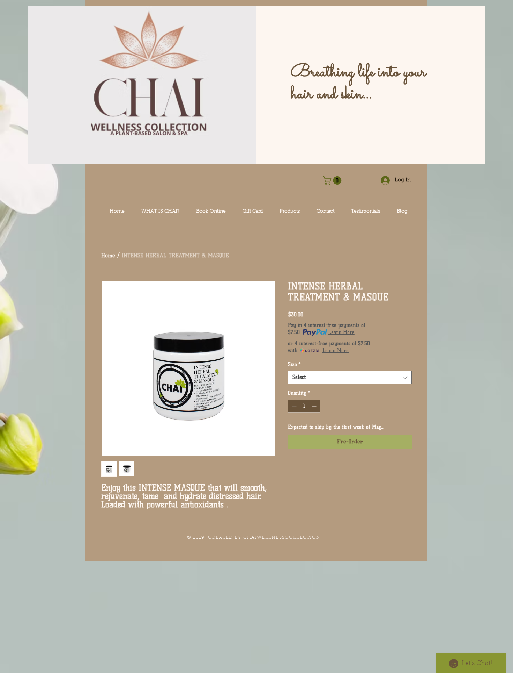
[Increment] (314, 406)
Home (108, 255)
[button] (333, 180)
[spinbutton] (304, 406)
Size (294, 364)
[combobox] (350, 377)
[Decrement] (293, 406)
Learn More (341, 332)
